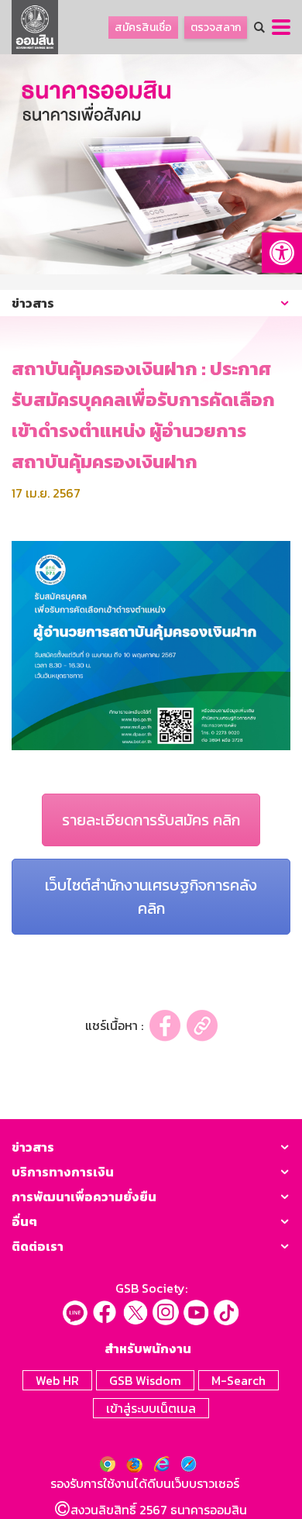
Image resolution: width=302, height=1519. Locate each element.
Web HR (57, 1380)
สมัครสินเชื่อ (143, 27)
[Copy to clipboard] (202, 1026)
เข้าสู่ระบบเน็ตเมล (151, 1408)
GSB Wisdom (145, 1380)
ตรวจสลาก (215, 27)
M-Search (238, 1380)
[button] (282, 252)
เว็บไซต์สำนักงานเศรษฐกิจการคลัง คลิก (151, 896)
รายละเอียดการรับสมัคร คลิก (151, 820)
